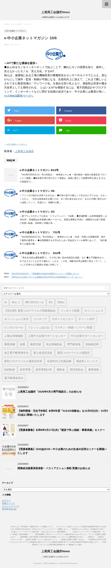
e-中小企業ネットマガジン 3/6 (37, 190)
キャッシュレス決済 (16, 319)
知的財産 (9, 369)
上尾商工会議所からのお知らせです (55, 557)
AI (5, 302)
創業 (22, 344)
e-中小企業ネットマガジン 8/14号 (39, 170)
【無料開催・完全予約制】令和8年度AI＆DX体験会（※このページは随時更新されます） (51, 537)
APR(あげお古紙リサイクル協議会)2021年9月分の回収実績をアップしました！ (47, 277)
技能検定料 (92, 344)
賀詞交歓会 (76, 369)
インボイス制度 (70, 310)
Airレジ (16, 302)
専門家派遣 (74, 344)
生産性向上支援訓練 (59, 361)
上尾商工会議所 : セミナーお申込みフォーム (41, 539)
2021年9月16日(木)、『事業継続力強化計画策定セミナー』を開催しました (45, 273)
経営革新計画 (44, 369)
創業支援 (35, 344)
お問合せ (91, 537)
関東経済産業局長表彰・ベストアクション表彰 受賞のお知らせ (54, 468)
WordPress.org (9, 509)
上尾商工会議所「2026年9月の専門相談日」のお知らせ (50, 391)
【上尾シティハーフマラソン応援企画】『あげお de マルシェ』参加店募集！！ (39, 532)
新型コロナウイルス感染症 (73, 352)
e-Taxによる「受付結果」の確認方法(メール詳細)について (31, 527)
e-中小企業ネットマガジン (16, 144)
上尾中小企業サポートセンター (47, 335)
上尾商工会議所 (24, 151)
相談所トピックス (87, 361)
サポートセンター (63, 319)
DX (50, 302)
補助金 (61, 369)
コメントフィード (10, 506)
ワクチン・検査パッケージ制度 (73, 327)
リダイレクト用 (16, 539)
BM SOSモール (34, 302)
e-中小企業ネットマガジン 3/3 (37, 211)
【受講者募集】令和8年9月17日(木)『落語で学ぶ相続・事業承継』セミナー (61, 430)
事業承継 (9, 344)
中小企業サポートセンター (87, 335)
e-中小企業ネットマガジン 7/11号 (40, 232)
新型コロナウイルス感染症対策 (23, 361)
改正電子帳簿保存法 (16, 352)
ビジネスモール (13, 327)
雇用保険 (93, 369)
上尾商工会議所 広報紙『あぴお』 (73, 539)
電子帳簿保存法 (13, 377)
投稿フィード (8, 503)
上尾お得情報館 (13, 335)
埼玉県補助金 (54, 344)
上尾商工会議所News (55, 12)
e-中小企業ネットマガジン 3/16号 (40, 253)
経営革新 (25, 369)
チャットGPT (86, 319)
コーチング (40, 319)
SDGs (60, 302)
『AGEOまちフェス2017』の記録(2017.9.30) (86, 529)
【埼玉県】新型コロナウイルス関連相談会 (30, 310)
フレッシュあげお (39, 327)
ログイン (6, 500)
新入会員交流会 (42, 352)
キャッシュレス (93, 310)
